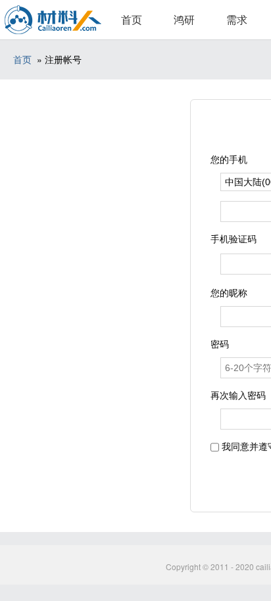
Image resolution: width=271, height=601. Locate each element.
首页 (131, 19)
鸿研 (184, 19)
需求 (236, 19)
